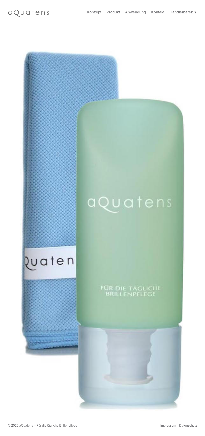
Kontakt (157, 12)
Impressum (168, 425)
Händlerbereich (183, 12)
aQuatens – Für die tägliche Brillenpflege (48, 425)
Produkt (113, 12)
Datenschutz (188, 425)
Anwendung (135, 12)
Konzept (94, 12)
